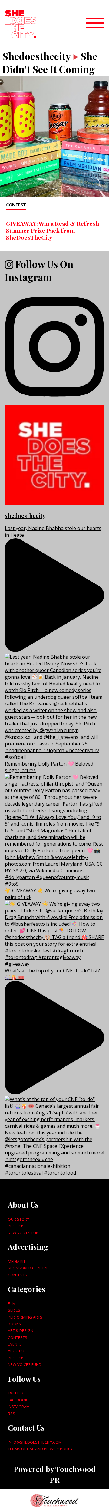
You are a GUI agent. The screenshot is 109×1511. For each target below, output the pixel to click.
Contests (17, 1275)
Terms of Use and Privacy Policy (40, 1449)
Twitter (15, 1393)
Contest (16, 205)
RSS (11, 1413)
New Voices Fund (24, 1233)
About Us (17, 1351)
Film (12, 1303)
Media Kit (16, 1261)
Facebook (17, 1400)
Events (15, 1344)
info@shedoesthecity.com (35, 1442)
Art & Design (20, 1330)
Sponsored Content (28, 1268)
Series (14, 1310)
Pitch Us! (16, 1226)
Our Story (18, 1219)
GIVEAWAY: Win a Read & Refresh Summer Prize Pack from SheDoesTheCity (52, 230)
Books (14, 1324)
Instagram (19, 1406)
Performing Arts (25, 1317)
